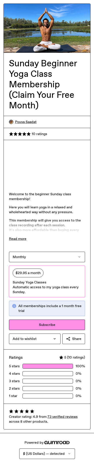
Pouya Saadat (26, 122)
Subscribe (47, 325)
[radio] (47, 281)
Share (76, 339)
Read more (17, 239)
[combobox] (35, 339)
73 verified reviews (62, 417)
